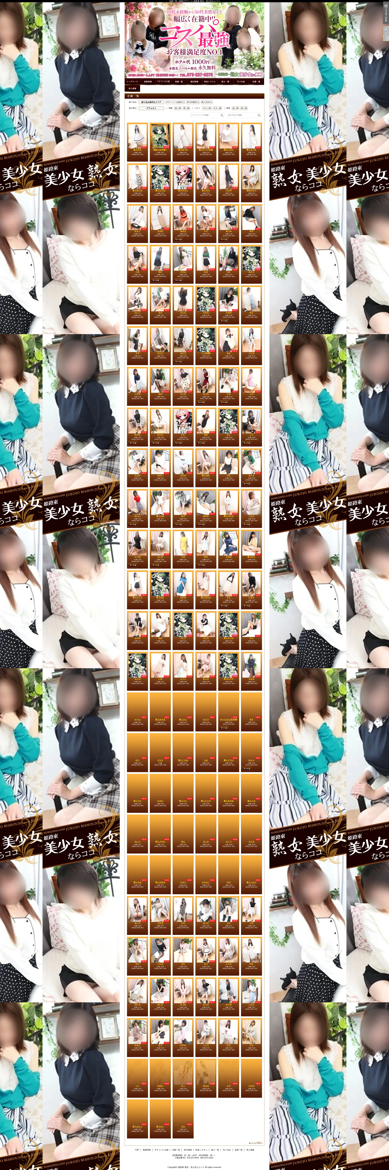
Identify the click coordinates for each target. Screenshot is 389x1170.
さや (229, 1086)
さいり (229, 841)
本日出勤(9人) (193, 102)
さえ (229, 597)
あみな (183, 231)
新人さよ (183, 719)
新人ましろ (138, 597)
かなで (206, 719)
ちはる (252, 679)
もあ (206, 760)
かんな (183, 312)
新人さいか (229, 638)
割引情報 (194, 81)
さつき (183, 394)
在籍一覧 (256, 81)
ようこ (183, 679)
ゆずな (138, 434)
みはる (206, 1086)
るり (206, 964)
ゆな (183, 841)
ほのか (206, 516)
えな (183, 923)
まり (160, 1045)
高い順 (186, 108)
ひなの (252, 1086)
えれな (206, 312)
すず (137, 353)
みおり (252, 272)
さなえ (160, 760)
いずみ (138, 394)
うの (251, 923)
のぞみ (183, 1045)
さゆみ (229, 312)
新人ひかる (229, 516)
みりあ (229, 1004)
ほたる (138, 1004)
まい (229, 434)
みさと (252, 475)
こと (137, 1086)
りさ (206, 231)
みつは (183, 1004)
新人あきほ (160, 719)
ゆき (251, 719)
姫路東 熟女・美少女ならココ (191, 1167)
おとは (138, 679)
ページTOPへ (257, 1143)
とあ (137, 272)
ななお (183, 475)
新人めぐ (251, 557)
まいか (206, 841)
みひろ (183, 353)
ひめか (160, 231)
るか (229, 353)
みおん (138, 1045)
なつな (206, 394)
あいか (206, 679)
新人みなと (138, 1126)
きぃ (183, 1086)
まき (160, 312)
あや (251, 231)
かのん (183, 272)
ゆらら (252, 760)
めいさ (160, 1004)
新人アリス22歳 (206, 150)
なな (183, 1126)
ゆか (160, 272)
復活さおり (251, 190)
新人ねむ (206, 475)
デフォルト (151, 108)
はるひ (160, 801)
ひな (229, 394)
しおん (252, 1004)
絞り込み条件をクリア (151, 102)
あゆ (160, 638)
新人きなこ (183, 190)
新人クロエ (229, 760)
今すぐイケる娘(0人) (175, 102)
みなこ (138, 231)
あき (206, 557)
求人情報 (132, 88)
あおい (160, 475)
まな (183, 964)
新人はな (160, 597)
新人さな (137, 801)
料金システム (210, 81)
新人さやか (160, 841)
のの (229, 882)
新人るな (206, 190)
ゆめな (160, 1086)
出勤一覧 (179, 81)
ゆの (160, 394)
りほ (183, 557)
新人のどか (229, 679)
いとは (160, 964)
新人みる (137, 150)
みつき (206, 923)
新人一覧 (225, 81)
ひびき (229, 190)
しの (251, 394)
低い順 (178, 108)
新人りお (251, 801)
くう (251, 434)
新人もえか (206, 801)
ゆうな (160, 434)
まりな (206, 1004)
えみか (138, 475)
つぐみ (252, 353)
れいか (160, 557)
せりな (138, 719)
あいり (138, 923)
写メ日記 (241, 81)
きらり (160, 353)
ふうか (229, 964)
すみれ (229, 557)
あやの (183, 597)
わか (251, 964)
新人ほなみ (206, 597)
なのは (138, 638)
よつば (138, 557)
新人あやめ (229, 801)
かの (137, 964)
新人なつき (251, 150)
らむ (229, 272)
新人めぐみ (138, 190)
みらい (138, 516)
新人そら (183, 801)
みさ (251, 312)
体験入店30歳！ (160, 150)
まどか (252, 841)
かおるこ (206, 882)
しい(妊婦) (205, 353)
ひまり (183, 882)
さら (251, 638)
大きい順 (217, 108)
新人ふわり (251, 882)
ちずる (160, 923)
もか (229, 923)
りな (251, 1045)
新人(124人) (206, 102)
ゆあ (206, 434)
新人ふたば (160, 190)
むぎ (229, 1045)
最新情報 (148, 81)
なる (206, 272)
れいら (138, 841)
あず (183, 516)
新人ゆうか (183, 150)
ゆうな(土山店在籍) (228, 719)
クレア (183, 638)
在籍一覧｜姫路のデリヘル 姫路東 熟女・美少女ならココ (194, 40)
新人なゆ (160, 516)
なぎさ (252, 597)
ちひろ (206, 638)
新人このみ (183, 760)
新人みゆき (160, 882)
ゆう (137, 760)
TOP (132, 81)
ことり (206, 1045)
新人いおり (229, 150)
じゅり (252, 516)
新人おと (160, 1126)
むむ (183, 434)
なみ (229, 475)
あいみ (229, 231)
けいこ (138, 312)
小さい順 (207, 108)
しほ (160, 679)
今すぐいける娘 (163, 81)
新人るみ (137, 882)
